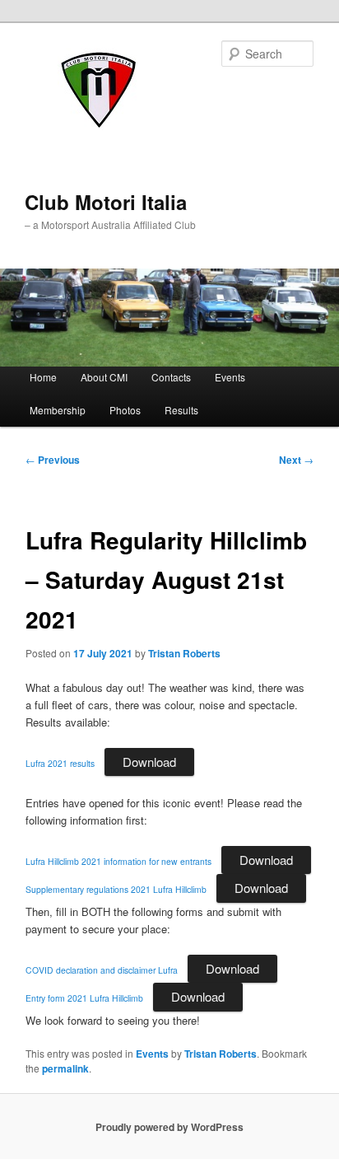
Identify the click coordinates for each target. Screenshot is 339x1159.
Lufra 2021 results (60, 763)
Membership (58, 410)
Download (149, 761)
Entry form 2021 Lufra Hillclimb (84, 998)
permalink (65, 1068)
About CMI (104, 377)
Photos (125, 410)
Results (181, 410)
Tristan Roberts (184, 653)
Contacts (171, 377)
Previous (53, 459)
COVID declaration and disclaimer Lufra (102, 970)
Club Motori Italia (106, 202)
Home (43, 377)
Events (230, 377)
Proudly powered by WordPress (169, 1126)
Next (296, 459)
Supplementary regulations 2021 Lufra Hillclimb (116, 889)
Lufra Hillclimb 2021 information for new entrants (118, 861)
